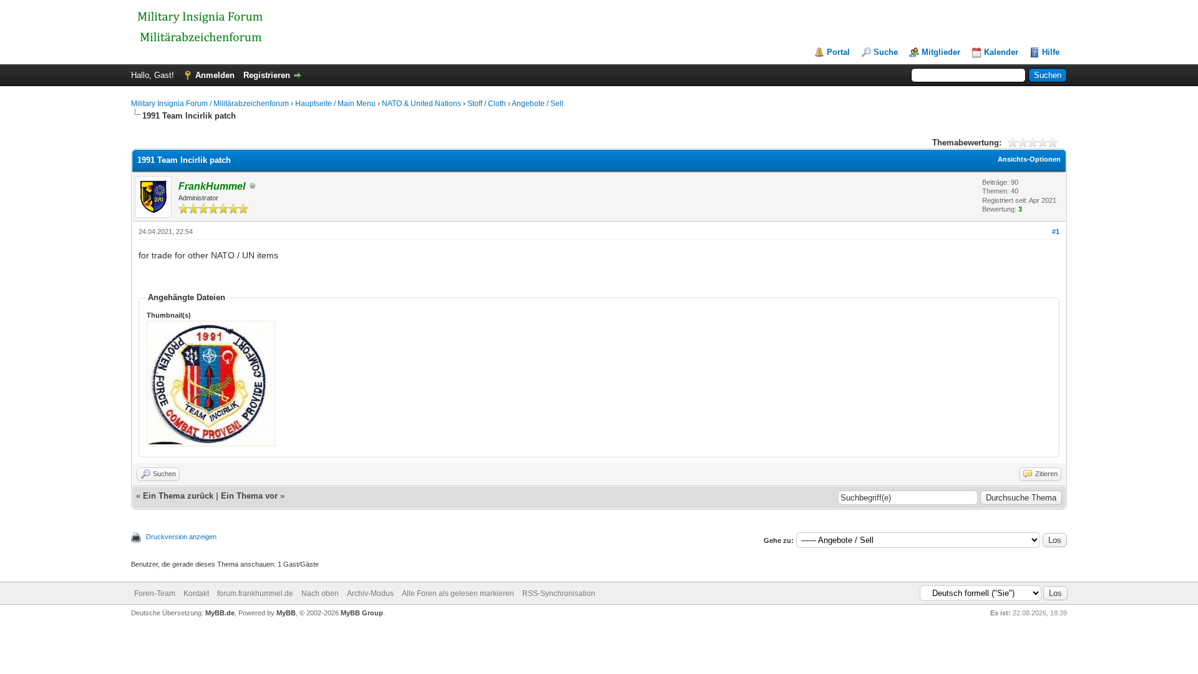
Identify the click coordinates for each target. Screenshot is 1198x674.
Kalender (1001, 52)
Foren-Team (154, 593)
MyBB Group (362, 613)
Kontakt (196, 593)
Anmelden (215, 75)
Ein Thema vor (249, 496)
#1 (1055, 231)
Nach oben (320, 593)
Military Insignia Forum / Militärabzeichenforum (210, 103)
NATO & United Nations (421, 103)
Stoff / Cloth (486, 103)
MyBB (286, 613)
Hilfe (1050, 52)
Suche (886, 52)
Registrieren (266, 75)
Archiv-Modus (370, 593)
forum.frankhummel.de (255, 593)
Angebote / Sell (537, 103)
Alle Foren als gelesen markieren (458, 593)
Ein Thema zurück (178, 496)
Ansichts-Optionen (1029, 159)
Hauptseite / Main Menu (335, 103)
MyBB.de (220, 613)
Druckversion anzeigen (181, 536)
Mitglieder (941, 52)
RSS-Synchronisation (558, 593)
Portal (838, 52)
